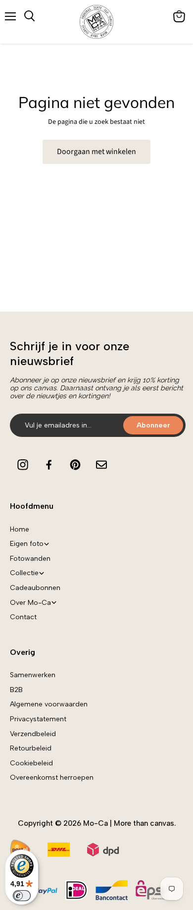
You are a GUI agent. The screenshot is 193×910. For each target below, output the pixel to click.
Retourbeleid (30, 748)
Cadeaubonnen (35, 588)
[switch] (22, 895)
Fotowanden (30, 558)
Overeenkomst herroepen (52, 777)
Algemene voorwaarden (49, 704)
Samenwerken (32, 675)
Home (19, 529)
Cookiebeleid (31, 763)
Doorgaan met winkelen (96, 151)
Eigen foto (27, 543)
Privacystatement (38, 719)
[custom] (22, 464)
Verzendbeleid (33, 734)
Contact (23, 617)
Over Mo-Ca (30, 602)
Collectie (24, 573)
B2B (16, 690)
